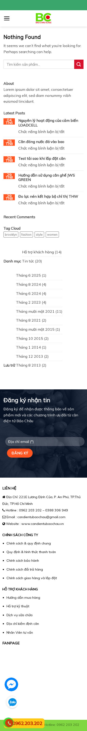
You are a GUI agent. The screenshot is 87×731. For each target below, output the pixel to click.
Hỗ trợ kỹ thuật (17, 606)
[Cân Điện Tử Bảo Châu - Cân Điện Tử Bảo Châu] (43, 18)
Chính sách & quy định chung (28, 543)
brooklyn (11, 234)
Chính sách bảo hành (22, 560)
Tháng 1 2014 (28, 347)
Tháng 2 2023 (28, 302)
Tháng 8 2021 (28, 320)
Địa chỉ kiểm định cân (22, 624)
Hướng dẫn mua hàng (23, 597)
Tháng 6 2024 (28, 293)
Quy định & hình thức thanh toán (31, 552)
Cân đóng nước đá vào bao (41, 141)
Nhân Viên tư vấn (19, 632)
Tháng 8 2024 (28, 284)
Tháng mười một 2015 (35, 329)
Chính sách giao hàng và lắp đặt (31, 578)
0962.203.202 (27, 723)
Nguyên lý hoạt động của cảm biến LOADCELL (48, 122)
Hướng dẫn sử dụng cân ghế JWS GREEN (46, 177)
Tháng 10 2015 (29, 338)
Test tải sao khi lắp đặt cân (41, 158)
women (52, 234)
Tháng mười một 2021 (35, 311)
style (39, 234)
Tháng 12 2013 (29, 356)
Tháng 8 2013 (28, 365)
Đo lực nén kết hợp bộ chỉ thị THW (48, 196)
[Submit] (79, 64)
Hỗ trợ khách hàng (38, 252)
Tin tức (28, 261)
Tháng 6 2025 (28, 275)
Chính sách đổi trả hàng (24, 569)
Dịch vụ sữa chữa (19, 615)
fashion (26, 234)
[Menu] (6, 18)
